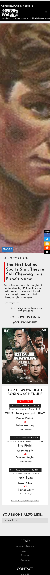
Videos (25, 551)
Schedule (25, 555)
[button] (46, 12)
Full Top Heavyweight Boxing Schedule (25, 501)
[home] (9, 13)
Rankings (25, 560)
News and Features (25, 546)
